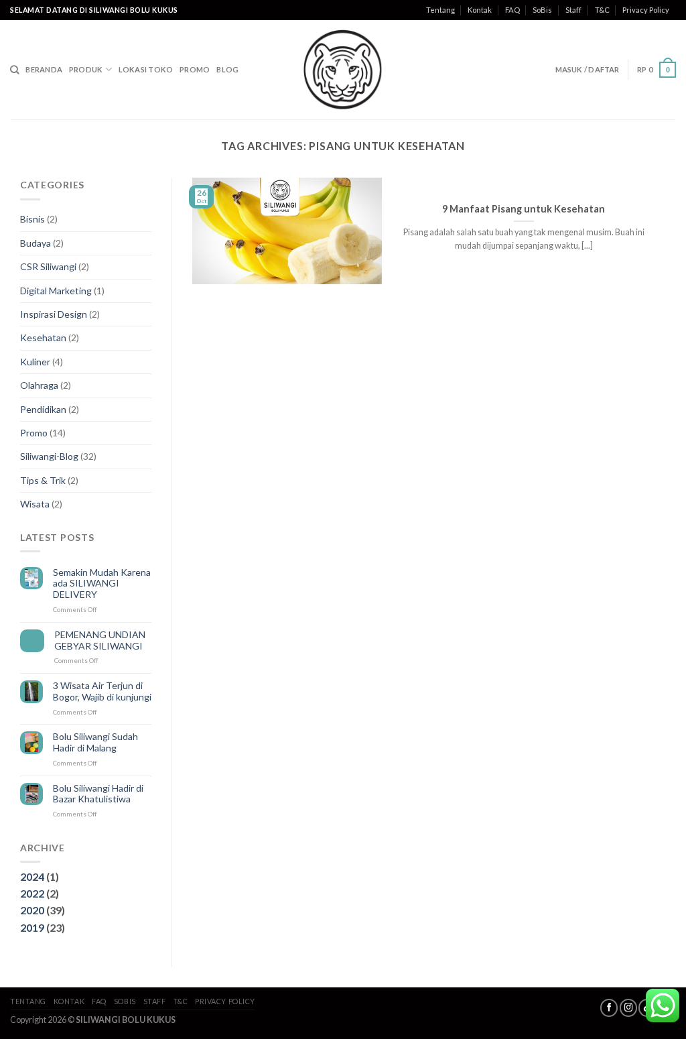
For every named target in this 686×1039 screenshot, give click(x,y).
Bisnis (32, 219)
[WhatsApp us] (662, 1005)
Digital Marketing (56, 290)
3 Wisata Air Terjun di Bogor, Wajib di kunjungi (102, 691)
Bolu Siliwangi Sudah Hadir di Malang (95, 742)
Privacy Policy (645, 9)
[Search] (14, 70)
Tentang (440, 9)
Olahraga (39, 385)
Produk (85, 69)
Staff (573, 9)
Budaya (35, 243)
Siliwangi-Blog (49, 456)
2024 (32, 876)
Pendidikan (43, 409)
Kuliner (35, 361)
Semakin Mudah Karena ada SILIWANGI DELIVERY (102, 584)
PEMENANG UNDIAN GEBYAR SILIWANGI (99, 640)
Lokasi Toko (146, 69)
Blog (227, 69)
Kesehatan (43, 337)
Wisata (35, 503)
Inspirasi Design (53, 314)
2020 (32, 910)
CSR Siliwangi (48, 266)
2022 (32, 893)
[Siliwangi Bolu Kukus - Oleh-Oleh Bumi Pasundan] (343, 69)
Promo (195, 69)
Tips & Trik (43, 480)
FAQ (512, 9)
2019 (32, 927)
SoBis (542, 9)
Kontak (480, 9)
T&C (602, 9)
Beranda (43, 69)
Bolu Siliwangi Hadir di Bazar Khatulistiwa (98, 794)
